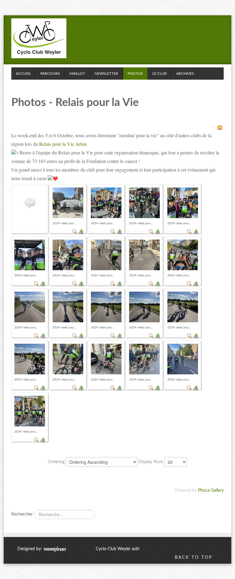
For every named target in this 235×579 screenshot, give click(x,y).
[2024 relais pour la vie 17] (144, 359)
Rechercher (22, 514)
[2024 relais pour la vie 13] (182, 307)
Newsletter (106, 73)
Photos (135, 73)
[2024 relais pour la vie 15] (68, 359)
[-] (38, 38)
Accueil (23, 73)
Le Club (159, 73)
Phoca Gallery (211, 490)
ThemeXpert (54, 549)
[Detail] (74, 231)
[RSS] (219, 127)
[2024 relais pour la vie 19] (29, 411)
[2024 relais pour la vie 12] (144, 307)
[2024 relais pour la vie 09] (29, 307)
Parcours (50, 73)
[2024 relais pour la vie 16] (106, 359)
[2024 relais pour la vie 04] (29, 255)
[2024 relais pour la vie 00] (68, 203)
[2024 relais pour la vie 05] (68, 255)
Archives (185, 73)
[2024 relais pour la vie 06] (106, 255)
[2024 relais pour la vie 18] (182, 359)
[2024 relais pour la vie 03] (182, 203)
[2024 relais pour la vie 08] (182, 255)
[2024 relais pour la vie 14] (29, 359)
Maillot (77, 73)
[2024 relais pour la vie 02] (144, 203)
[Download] (80, 231)
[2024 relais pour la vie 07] (144, 255)
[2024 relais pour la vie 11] (106, 307)
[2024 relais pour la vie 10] (68, 307)
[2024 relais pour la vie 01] (106, 203)
